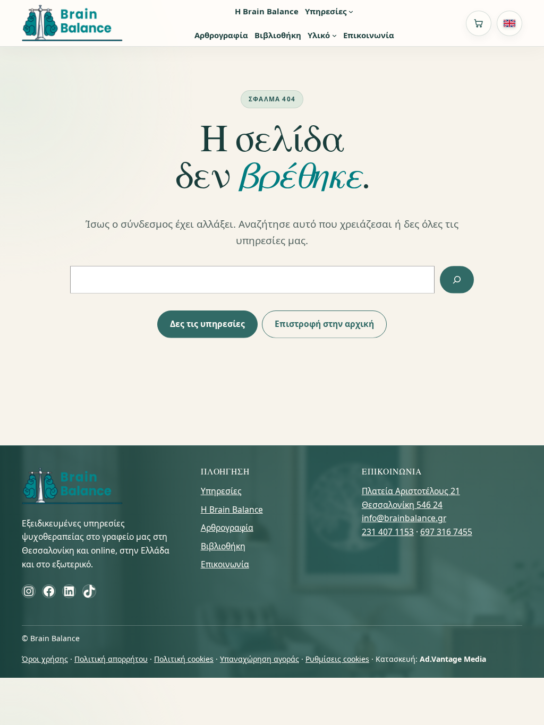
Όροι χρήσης (45, 659)
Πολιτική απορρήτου (111, 659)
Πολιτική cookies (184, 659)
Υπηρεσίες (221, 491)
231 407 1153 (388, 532)
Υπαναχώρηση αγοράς (259, 659)
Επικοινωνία (225, 564)
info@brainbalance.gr (404, 518)
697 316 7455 (446, 532)
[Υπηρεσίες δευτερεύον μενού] (350, 11)
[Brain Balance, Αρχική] (72, 23)
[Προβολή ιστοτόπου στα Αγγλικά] (509, 23)
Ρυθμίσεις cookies (337, 659)
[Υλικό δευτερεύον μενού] (334, 35)
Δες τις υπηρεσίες (207, 324)
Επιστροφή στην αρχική (324, 324)
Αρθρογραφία (227, 527)
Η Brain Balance (232, 509)
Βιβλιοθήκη (223, 546)
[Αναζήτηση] (457, 279)
